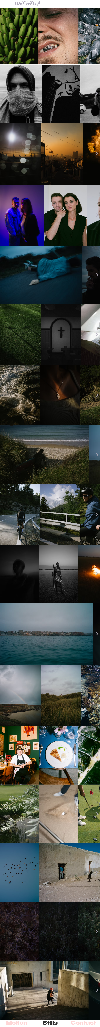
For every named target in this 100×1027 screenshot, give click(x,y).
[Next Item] (97, 36)
